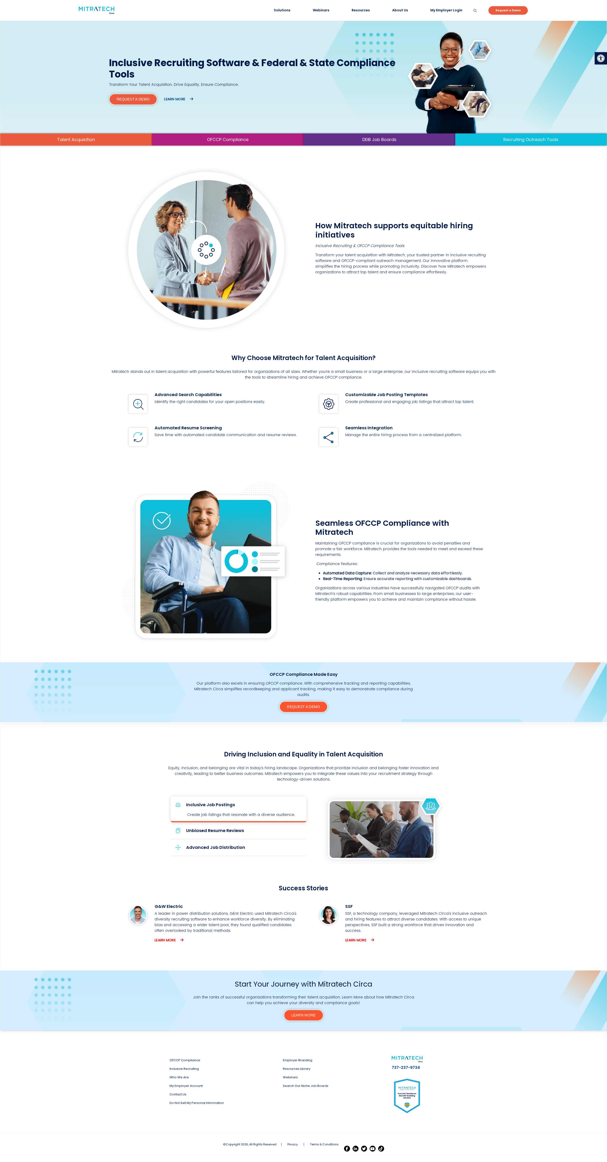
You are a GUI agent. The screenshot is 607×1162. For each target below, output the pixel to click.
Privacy (292, 1144)
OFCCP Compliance (227, 139)
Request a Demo (508, 10)
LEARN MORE (303, 1015)
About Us (400, 10)
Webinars (321, 10)
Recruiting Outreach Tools (530, 139)
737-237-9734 (406, 1067)
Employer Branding (297, 1060)
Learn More (166, 940)
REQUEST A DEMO (133, 99)
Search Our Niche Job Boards (305, 1086)
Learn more (175, 98)
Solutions (282, 10)
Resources (361, 10)
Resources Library (296, 1068)
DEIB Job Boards (379, 139)
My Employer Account (186, 1086)
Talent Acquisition (76, 139)
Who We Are (179, 1077)
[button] (601, 58)
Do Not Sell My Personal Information (197, 1103)
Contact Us (178, 1094)
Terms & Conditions (324, 1144)
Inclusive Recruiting (184, 1068)
